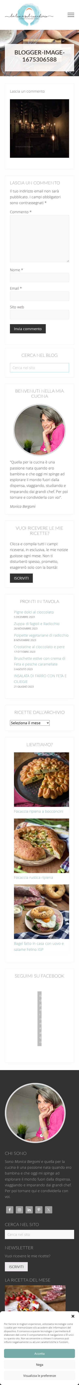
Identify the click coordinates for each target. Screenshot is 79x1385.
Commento (21, 211)
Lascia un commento (27, 91)
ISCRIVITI (21, 578)
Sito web (17, 307)
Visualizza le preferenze (39, 1376)
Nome (16, 269)
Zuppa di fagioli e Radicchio (37, 623)
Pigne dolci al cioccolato (34, 612)
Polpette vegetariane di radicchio (41, 635)
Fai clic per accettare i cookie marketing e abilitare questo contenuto (41, 1019)
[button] (73, 1316)
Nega (39, 1365)
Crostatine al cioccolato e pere (39, 646)
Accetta (39, 1354)
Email (16, 288)
